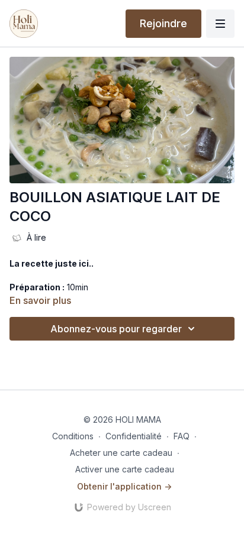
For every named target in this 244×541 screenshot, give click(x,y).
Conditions (73, 436)
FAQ (182, 436)
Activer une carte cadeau (124, 469)
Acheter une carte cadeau (121, 453)
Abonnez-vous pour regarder (116, 329)
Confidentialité (133, 436)
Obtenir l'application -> (124, 486)
